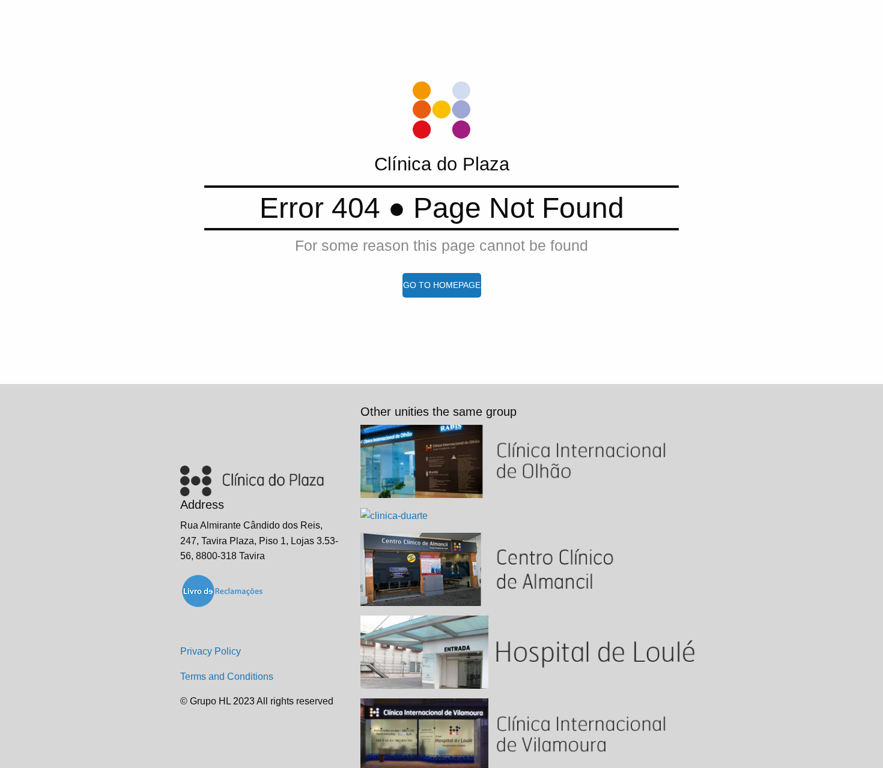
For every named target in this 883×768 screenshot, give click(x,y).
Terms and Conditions (226, 676)
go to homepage (442, 285)
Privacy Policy (210, 651)
